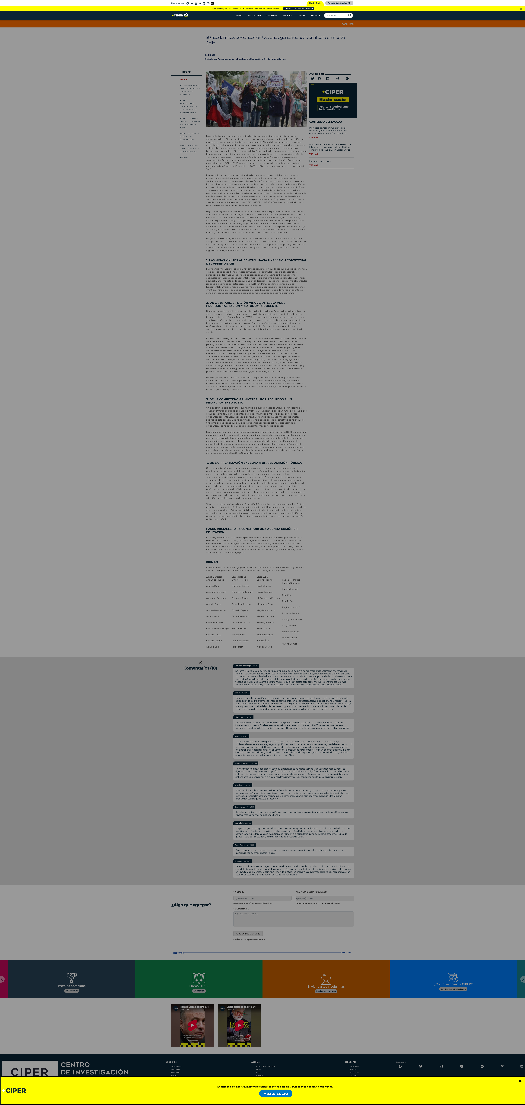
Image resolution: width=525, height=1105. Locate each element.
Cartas (302, 16)
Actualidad (271, 16)
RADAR (239, 16)
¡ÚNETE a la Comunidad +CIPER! (299, 9)
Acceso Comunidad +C (339, 3)
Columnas (288, 16)
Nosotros (315, 16)
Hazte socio (275, 1093)
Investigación (254, 16)
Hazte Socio (315, 3)
